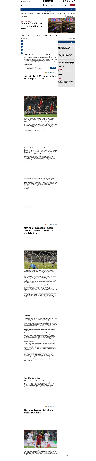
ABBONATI (72, 5)
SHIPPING (64, 9)
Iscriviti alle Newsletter (26, 1)
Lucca (42, 13)
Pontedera (67, 13)
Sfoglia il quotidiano (26, 5)
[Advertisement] (32, 47)
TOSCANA (31, 9)
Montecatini (52, 13)
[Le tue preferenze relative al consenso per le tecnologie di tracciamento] (94, 459)
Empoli (35, 13)
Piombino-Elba (57, 13)
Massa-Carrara (46, 13)
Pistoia (64, 13)
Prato (71, 13)
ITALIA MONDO (36, 9)
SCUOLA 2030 (59, 9)
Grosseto (38, 13)
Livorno (22, 13)
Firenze (25, 13)
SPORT (41, 9)
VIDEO (55, 9)
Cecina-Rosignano (30, 13)
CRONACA (44, 9)
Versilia (74, 13)
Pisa (61, 13)
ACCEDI (68, 5)
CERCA (73, 9)
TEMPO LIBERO (50, 9)
